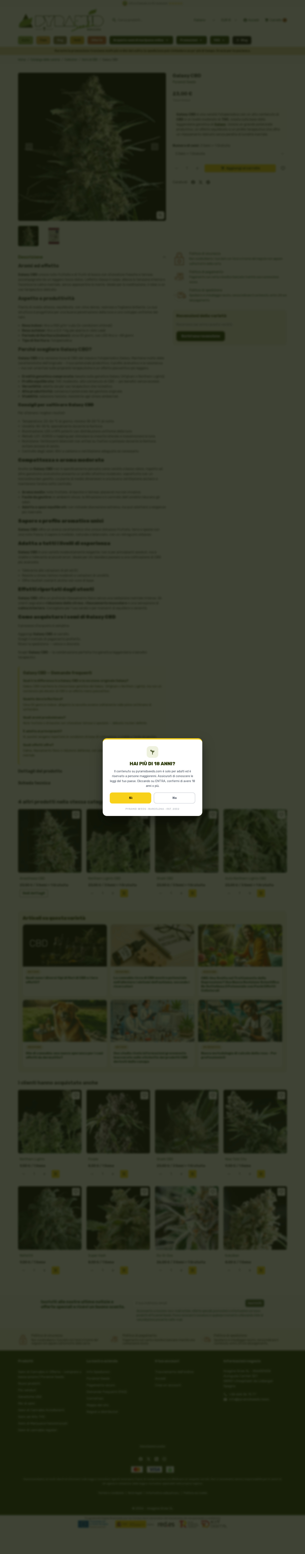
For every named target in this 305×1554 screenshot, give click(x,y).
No (174, 798)
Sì (130, 798)
